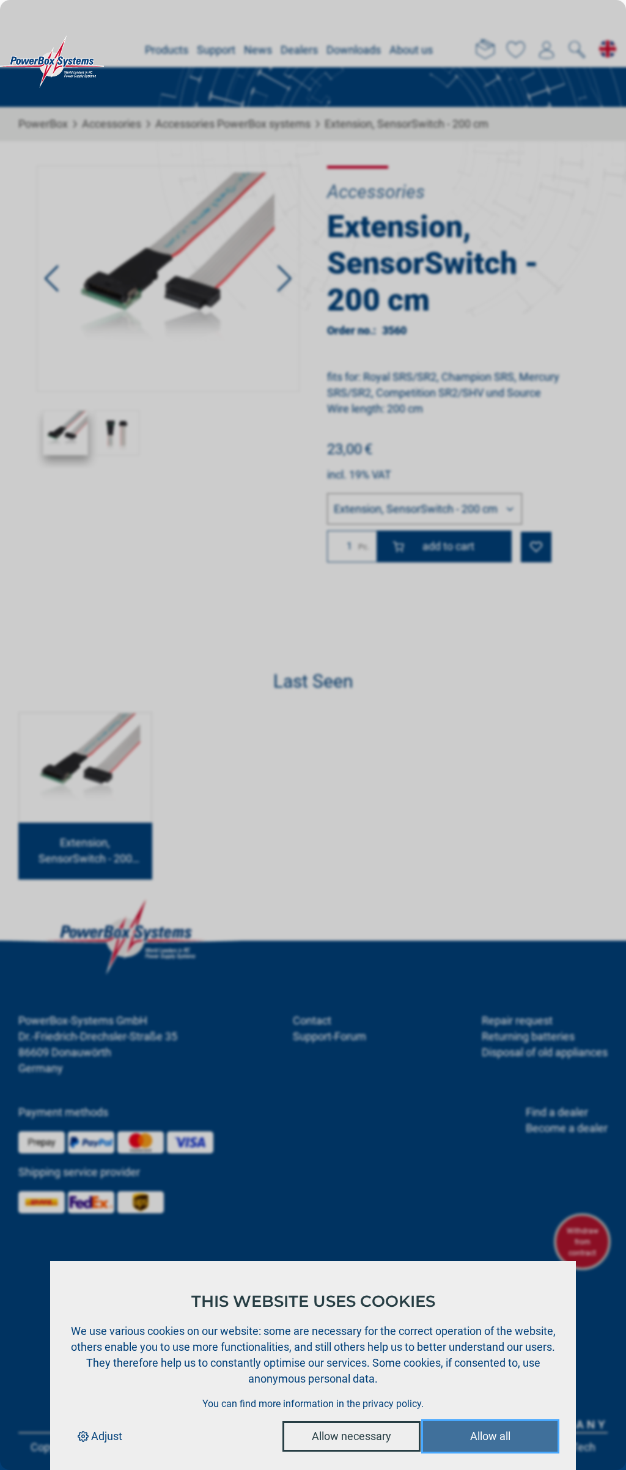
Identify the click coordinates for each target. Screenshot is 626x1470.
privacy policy (392, 1403)
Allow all (490, 1436)
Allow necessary (351, 1436)
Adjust (105, 1436)
